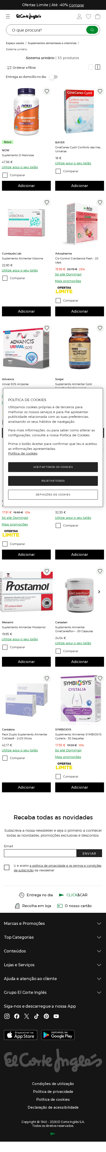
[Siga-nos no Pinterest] (46, 1016)
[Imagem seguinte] (101, 591)
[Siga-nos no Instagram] (7, 1016)
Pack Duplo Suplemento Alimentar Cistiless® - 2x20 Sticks (24, 736)
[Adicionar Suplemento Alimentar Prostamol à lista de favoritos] (47, 571)
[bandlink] (76, 4)
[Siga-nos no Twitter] (27, 1016)
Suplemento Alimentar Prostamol (24, 627)
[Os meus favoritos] (88, 16)
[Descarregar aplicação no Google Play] (57, 1035)
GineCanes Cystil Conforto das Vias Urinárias (77, 149)
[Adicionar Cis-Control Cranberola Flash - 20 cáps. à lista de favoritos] (100, 202)
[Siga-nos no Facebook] (17, 1016)
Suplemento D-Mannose (18, 155)
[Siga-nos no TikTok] (36, 1016)
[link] (26, 111)
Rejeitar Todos (53, 480)
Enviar (89, 853)
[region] (53, 447)
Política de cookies (22, 453)
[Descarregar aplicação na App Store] (20, 1035)
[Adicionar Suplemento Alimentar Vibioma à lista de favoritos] (47, 202)
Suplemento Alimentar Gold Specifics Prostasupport (73, 386)
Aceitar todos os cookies (53, 467)
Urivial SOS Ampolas (15, 384)
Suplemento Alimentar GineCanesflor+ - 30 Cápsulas (74, 629)
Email (8, 846)
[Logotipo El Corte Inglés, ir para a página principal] (28, 16)
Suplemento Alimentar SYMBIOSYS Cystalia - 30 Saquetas (78, 736)
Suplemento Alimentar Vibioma (22, 258)
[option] (26, 111)
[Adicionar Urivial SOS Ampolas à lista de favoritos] (47, 328)
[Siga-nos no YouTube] (56, 1016)
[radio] (90, 67)
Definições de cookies (53, 494)
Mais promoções (68, 280)
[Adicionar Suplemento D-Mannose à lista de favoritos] (47, 91)
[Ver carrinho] (97, 16)
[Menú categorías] (8, 16)
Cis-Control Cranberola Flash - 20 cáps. (76, 260)
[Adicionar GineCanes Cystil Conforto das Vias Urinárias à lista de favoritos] (100, 91)
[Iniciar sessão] (79, 16)
